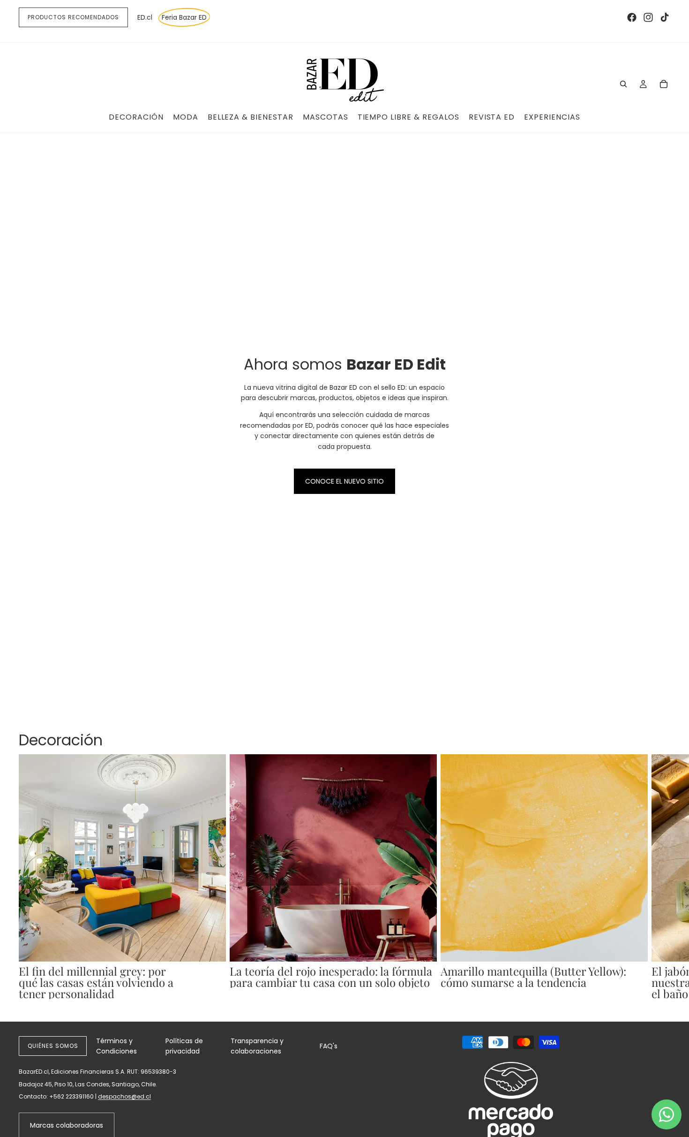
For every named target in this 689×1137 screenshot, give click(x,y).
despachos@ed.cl (124, 1096)
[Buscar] (623, 84)
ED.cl (144, 17)
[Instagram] (648, 17)
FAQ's (328, 1046)
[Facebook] (631, 17)
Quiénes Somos (53, 1046)
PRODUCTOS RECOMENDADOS (73, 17)
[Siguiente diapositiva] (660, 876)
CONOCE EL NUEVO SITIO (344, 481)
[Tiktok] (664, 17)
